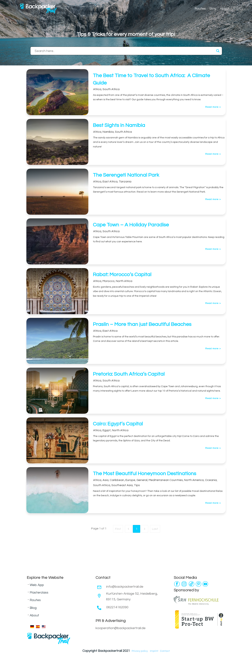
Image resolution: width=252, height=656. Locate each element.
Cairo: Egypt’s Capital (118, 423)
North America (194, 480)
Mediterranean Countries (166, 480)
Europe (130, 480)
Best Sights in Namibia (119, 125)
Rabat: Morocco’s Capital (122, 274)
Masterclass (39, 592)
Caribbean (117, 480)
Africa (97, 89)
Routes (35, 600)
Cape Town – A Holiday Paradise (131, 224)
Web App (37, 585)
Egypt (107, 430)
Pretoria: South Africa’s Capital (129, 374)
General (142, 480)
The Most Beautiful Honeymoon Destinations (144, 473)
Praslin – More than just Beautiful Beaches (142, 324)
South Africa (111, 89)
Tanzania (125, 181)
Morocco (109, 281)
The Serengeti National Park (126, 175)
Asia (105, 480)
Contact (165, 651)
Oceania (211, 480)
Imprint (154, 651)
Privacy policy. (140, 651)
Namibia (108, 131)
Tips (137, 485)
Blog (33, 608)
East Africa (110, 181)
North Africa (124, 281)
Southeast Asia (122, 485)
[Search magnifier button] (217, 50)
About (34, 615)
